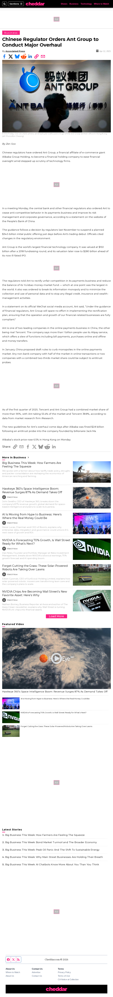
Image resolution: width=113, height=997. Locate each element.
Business (73, 4)
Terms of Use (64, 976)
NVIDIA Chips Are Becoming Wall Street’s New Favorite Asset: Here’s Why (34, 593)
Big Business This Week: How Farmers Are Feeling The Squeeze (31, 464)
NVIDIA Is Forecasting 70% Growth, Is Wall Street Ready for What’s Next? (36, 542)
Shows (64, 4)
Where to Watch (101, 4)
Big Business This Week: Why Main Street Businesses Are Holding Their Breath (54, 857)
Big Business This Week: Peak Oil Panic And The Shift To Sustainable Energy (52, 849)
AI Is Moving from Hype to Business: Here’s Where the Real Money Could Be (32, 516)
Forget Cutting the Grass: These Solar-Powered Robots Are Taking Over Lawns (35, 567)
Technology (86, 4)
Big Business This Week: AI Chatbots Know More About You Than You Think (52, 864)
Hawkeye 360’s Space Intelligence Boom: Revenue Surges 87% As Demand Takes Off (32, 490)
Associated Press (15, 51)
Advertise (36, 972)
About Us (10, 976)
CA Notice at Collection (68, 979)
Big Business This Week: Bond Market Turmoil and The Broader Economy (51, 842)
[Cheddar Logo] (35, 4)
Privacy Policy (64, 972)
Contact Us (37, 976)
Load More (56, 616)
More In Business (14, 457)
